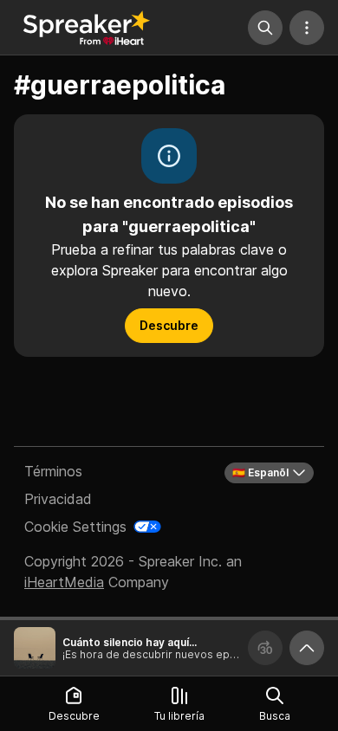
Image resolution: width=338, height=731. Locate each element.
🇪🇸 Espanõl (260, 472)
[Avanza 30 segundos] (265, 648)
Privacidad (58, 499)
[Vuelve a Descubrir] (86, 27)
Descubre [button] (169, 325)
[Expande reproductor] (306, 648)
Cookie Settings (75, 526)
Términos (53, 471)
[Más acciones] (306, 27)
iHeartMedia (64, 582)
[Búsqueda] (265, 27)
